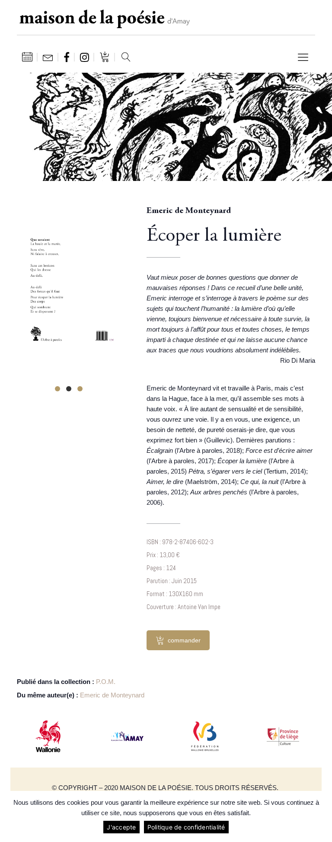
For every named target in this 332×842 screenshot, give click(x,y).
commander (184, 640)
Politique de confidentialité (186, 827)
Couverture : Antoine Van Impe (183, 607)
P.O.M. (105, 681)
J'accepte (121, 827)
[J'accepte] (321, 816)
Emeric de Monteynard (112, 695)
